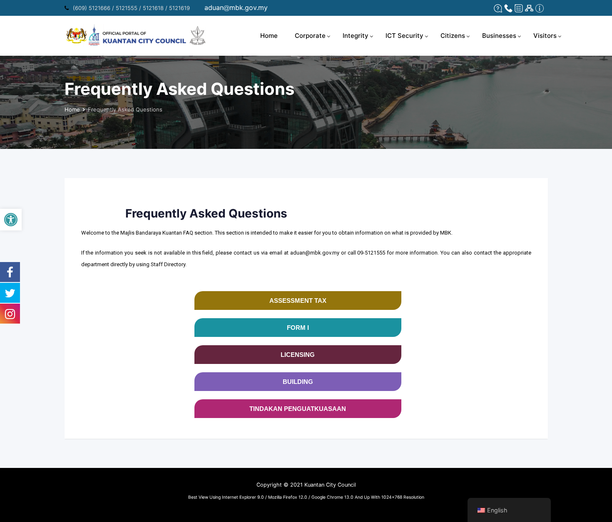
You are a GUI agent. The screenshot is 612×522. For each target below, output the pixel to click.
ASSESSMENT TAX (297, 300)
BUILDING (298, 381)
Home (269, 36)
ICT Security (404, 36)
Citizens (452, 36)
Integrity (355, 36)
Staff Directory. (169, 264)
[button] (11, 219)
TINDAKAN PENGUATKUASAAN (297, 408)
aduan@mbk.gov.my (314, 253)
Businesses (499, 36)
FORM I (298, 327)
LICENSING (298, 354)
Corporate (310, 36)
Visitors (545, 36)
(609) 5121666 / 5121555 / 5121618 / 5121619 (131, 8)
